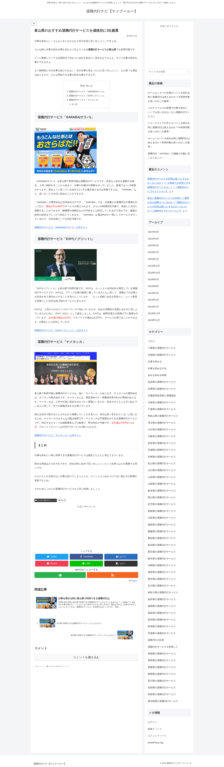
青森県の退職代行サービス (162, 667)
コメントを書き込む (86, 657)
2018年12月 (154, 313)
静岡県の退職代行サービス (162, 674)
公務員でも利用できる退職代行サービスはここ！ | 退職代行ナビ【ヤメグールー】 (169, 187)
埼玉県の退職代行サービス (162, 422)
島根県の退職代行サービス (162, 511)
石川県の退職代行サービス (162, 585)
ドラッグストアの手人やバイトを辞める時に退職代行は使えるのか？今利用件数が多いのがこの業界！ (169, 127)
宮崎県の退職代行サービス (162, 456)
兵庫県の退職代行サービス (162, 389)
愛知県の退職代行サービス (162, 538)
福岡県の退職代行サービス (162, 606)
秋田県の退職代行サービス (162, 619)
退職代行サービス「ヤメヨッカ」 (84, 100)
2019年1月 (153, 306)
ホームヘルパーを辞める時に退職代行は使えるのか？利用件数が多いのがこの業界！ (169, 142)
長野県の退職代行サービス (162, 660)
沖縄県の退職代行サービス (162, 565)
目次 (82, 85)
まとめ (74, 104)
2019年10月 (154, 272)
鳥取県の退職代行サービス (162, 694)
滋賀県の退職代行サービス (162, 572)
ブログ (151, 341)
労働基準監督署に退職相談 (162, 395)
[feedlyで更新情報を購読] (60, 575)
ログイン (152, 722)
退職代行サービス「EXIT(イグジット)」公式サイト (61, 330)
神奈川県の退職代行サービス (163, 592)
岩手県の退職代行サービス (162, 504)
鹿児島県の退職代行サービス (163, 701)
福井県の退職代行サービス (162, 599)
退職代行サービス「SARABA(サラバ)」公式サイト (61, 227)
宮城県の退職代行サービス (162, 450)
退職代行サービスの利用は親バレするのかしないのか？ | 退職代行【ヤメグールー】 (169, 206)
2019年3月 (153, 293)
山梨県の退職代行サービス (162, 484)
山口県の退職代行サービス (162, 470)
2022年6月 (153, 232)
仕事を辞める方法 (157, 368)
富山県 (63, 500)
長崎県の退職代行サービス (162, 653)
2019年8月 (153, 286)
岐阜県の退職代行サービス (162, 490)
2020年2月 (153, 252)
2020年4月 (153, 238)
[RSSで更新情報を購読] (112, 575)
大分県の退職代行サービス (162, 429)
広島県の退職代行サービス (162, 517)
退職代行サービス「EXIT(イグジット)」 (87, 95)
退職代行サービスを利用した (163, 647)
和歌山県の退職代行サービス (163, 416)
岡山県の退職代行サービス (162, 497)
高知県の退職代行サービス (162, 687)
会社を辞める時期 (157, 375)
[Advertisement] (86, 527)
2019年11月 (154, 266)
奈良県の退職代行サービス (162, 443)
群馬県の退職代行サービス (162, 626)
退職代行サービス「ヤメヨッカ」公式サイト (57, 435)
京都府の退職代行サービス (162, 355)
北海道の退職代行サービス (162, 402)
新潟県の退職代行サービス (162, 545)
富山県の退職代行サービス (46, 500)
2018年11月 (154, 320)
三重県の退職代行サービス (162, 348)
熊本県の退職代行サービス (162, 579)
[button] (121, 564)
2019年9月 (153, 279)
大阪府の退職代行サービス (162, 436)
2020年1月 (153, 259)
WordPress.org (155, 742)
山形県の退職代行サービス (162, 477)
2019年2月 (153, 299)
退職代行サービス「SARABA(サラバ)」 (87, 91)
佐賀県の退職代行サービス (162, 382)
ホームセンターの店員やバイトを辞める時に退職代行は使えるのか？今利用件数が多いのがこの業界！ (169, 97)
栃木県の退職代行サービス (162, 558)
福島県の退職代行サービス (162, 613)
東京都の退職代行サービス (162, 551)
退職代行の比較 (156, 640)
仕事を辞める (155, 361)
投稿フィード (155, 729)
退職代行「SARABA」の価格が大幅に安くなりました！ (169, 155)
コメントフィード (157, 735)
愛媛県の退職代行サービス (162, 531)
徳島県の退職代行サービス (162, 524)
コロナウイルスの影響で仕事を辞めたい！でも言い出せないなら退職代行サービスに (169, 112)
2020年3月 (153, 245)
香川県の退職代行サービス (162, 681)
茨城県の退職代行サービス (162, 633)
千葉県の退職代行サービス (162, 409)
